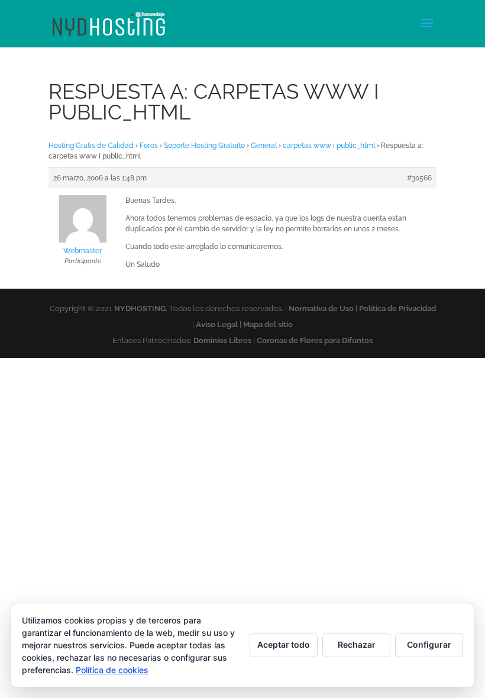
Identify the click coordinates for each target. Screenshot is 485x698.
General (264, 145)
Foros (149, 145)
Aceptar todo (283, 644)
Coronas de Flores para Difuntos (315, 340)
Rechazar (357, 644)
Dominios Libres (222, 340)
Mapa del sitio (268, 324)
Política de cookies (112, 670)
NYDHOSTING (140, 308)
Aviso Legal (217, 324)
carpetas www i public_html (329, 145)
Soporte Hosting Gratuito (204, 145)
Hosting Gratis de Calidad (91, 145)
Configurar (429, 644)
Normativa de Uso (321, 308)
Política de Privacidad (397, 308)
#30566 (419, 178)
